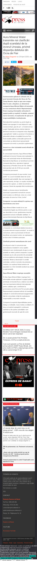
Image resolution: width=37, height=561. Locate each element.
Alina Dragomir (10, 57)
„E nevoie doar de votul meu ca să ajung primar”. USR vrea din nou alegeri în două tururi (18, 430)
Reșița (14, 1)
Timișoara (6, 1)
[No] (32, 558)
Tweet (17, 321)
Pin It (6, 324)
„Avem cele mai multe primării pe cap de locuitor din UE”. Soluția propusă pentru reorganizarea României (16, 454)
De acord (32, 556)
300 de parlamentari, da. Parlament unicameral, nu (18, 447)
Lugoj (20, 1)
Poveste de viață (19, 4)
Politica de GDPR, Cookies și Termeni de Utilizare (16, 558)
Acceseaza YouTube (9, 531)
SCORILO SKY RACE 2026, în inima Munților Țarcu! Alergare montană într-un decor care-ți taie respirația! (17, 332)
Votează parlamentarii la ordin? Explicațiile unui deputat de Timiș (18, 460)
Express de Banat (8, 522)
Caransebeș (7, 4)
